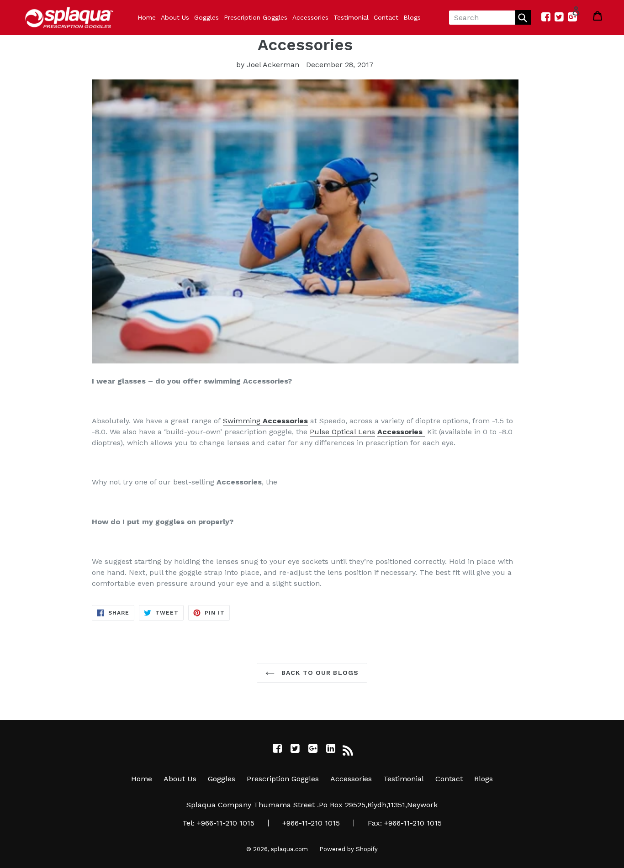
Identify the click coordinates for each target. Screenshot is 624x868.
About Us (175, 17)
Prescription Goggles (255, 17)
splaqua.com (289, 849)
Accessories (310, 17)
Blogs (412, 17)
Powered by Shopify (348, 849)
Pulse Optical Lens (342, 431)
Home (146, 17)
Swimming (265, 420)
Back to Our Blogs (319, 672)
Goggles (206, 17)
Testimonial (351, 17)
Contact (386, 17)
